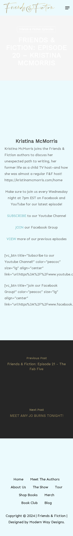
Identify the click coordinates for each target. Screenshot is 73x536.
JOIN (19, 227)
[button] (67, 8)
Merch (49, 495)
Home (18, 479)
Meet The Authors (45, 479)
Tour (58, 487)
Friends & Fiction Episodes (36, 29)
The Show (40, 487)
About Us (18, 487)
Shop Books (28, 495)
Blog (48, 503)
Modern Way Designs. (47, 522)
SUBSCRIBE (16, 216)
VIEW (11, 239)
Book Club (29, 503)
